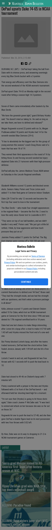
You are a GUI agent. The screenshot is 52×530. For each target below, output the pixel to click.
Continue (26, 282)
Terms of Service (38, 256)
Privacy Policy (9, 262)
